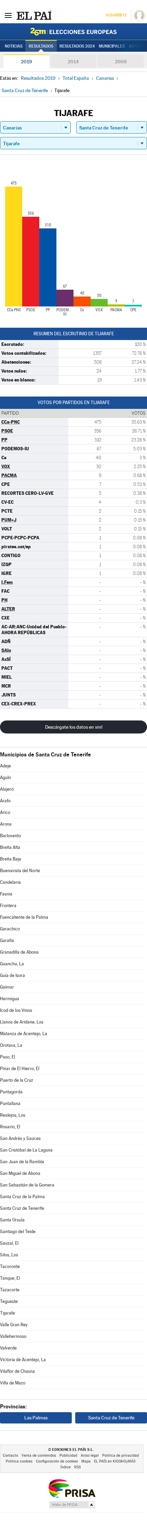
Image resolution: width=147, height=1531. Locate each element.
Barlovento (10, 835)
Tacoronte (10, 1266)
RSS (77, 1467)
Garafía (7, 940)
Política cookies (19, 1461)
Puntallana (10, 1103)
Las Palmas (36, 1417)
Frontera (8, 905)
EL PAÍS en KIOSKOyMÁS (114, 1461)
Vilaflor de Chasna (17, 1371)
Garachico (10, 928)
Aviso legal (90, 1455)
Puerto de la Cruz (16, 1080)
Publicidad (68, 1455)
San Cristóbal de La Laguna (26, 1150)
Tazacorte (9, 1289)
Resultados (41, 46)
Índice (66, 1467)
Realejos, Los (12, 1115)
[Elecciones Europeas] (73, 31)
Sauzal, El (9, 1243)
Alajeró (7, 789)
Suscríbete (116, 15)
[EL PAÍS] (33, 15)
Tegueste (9, 1301)
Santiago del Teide (18, 1231)
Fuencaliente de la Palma (24, 917)
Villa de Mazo (12, 1382)
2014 (73, 61)
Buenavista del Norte (20, 870)
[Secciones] (8, 15)
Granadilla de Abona (19, 952)
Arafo (5, 800)
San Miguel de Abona (20, 1173)
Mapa (86, 1461)
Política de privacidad (120, 1455)
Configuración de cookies (57, 1461)
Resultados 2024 (77, 46)
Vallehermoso (13, 1336)
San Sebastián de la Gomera (27, 1185)
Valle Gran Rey (14, 1324)
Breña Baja (10, 859)
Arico (5, 812)
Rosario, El (10, 1126)
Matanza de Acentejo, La (23, 1033)
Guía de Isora (12, 975)
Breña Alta (10, 847)
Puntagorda (11, 1091)
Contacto (10, 1455)
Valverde (8, 1348)
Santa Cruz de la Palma (22, 1196)
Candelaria (10, 882)
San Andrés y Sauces (20, 1138)
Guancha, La (12, 963)
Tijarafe (7, 1313)
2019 (26, 61)
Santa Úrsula (12, 1219)
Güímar (7, 987)
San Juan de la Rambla (22, 1161)
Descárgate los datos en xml (73, 727)
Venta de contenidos (39, 1455)
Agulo (5, 777)
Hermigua (9, 998)
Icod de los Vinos (16, 1010)
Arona (6, 824)
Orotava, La (11, 1045)
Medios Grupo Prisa (72, 1505)
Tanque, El (10, 1278)
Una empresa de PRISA (71, 1488)
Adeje (5, 765)
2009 (120, 61)
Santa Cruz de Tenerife (22, 1208)
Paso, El (7, 1056)
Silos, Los (9, 1254)
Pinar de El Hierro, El (19, 1068)
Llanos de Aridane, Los (21, 1022)
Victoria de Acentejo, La (23, 1359)
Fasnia (6, 893)
